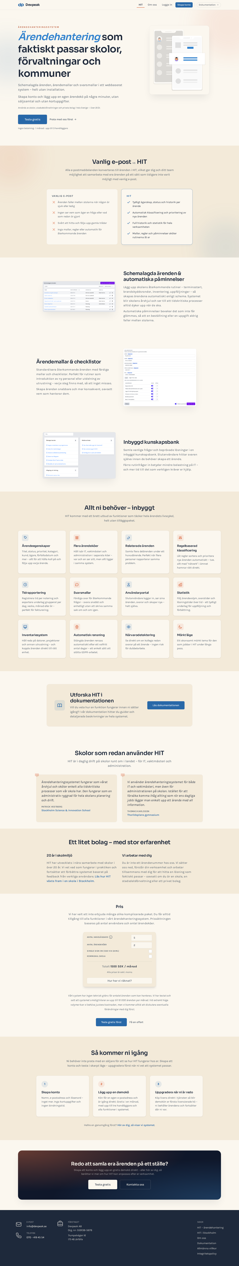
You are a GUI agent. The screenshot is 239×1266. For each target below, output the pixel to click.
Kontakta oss (135, 1184)
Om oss (152, 4)
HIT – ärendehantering (210, 1227)
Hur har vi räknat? (119, 980)
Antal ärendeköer (97, 944)
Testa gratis (32, 119)
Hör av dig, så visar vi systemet (135, 1125)
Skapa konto (184, 4)
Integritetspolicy (206, 1253)
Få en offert (136, 1022)
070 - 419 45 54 (35, 1237)
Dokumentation (207, 4)
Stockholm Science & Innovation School (65, 810)
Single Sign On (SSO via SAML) (103, 951)
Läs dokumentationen (166, 705)
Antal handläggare (97, 937)
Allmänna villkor (207, 1248)
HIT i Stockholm (206, 1232)
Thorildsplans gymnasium (143, 814)
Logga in (167, 4)
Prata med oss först (61, 119)
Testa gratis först (111, 1022)
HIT (141, 4)
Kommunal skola (96, 956)
